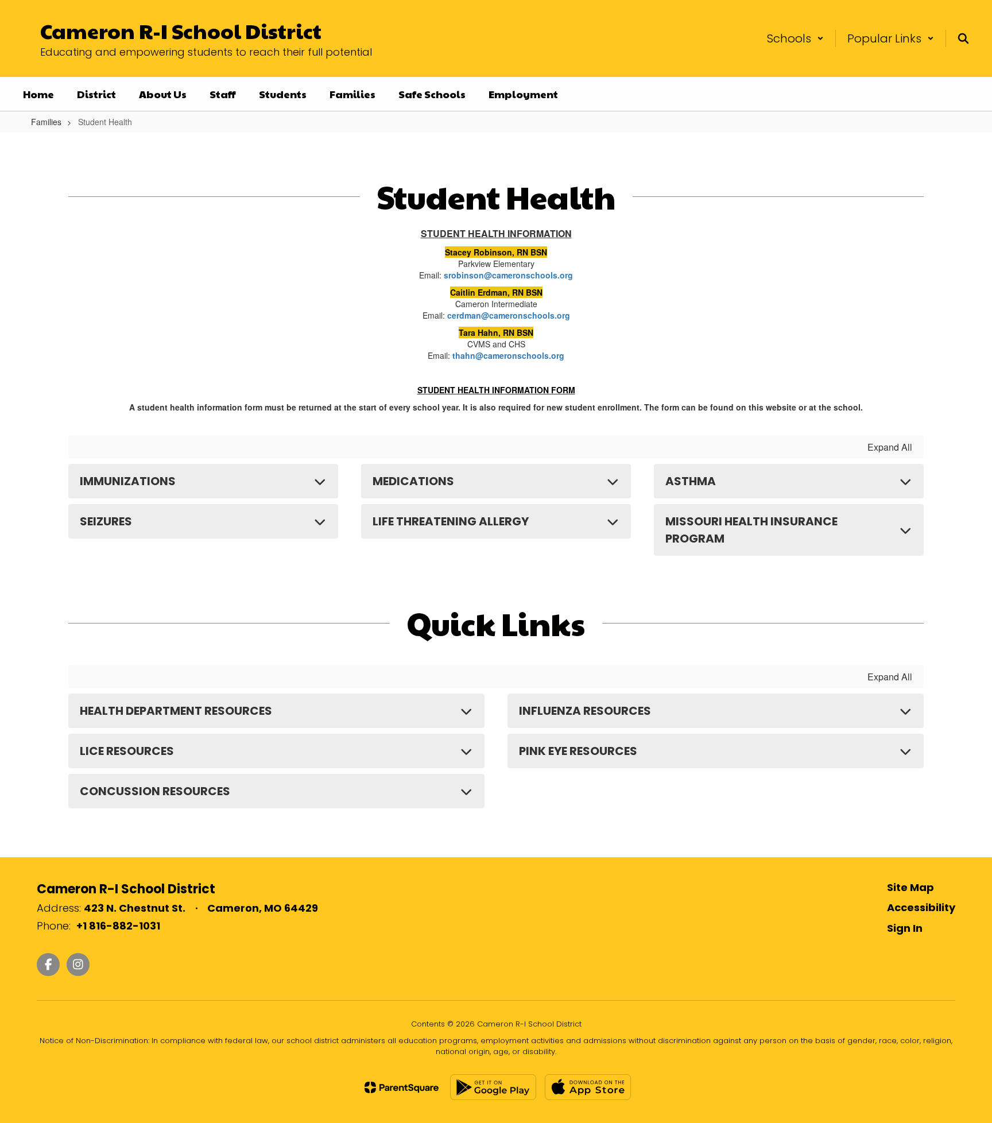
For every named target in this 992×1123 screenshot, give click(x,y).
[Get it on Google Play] (493, 1087)
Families (46, 121)
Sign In (905, 928)
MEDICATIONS (413, 481)
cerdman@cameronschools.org (508, 315)
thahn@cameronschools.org (508, 355)
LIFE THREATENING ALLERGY (451, 521)
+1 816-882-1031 (118, 926)
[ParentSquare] (401, 1087)
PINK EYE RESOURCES (578, 751)
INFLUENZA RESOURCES (585, 711)
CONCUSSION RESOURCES (155, 791)
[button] (795, 38)
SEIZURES (106, 521)
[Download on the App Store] (588, 1087)
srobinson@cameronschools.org (508, 275)
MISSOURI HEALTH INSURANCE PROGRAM (751, 530)
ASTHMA (690, 481)
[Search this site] (963, 38)
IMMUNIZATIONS (128, 481)
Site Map (910, 887)
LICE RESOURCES (127, 751)
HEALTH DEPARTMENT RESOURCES (176, 711)
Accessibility (921, 907)
